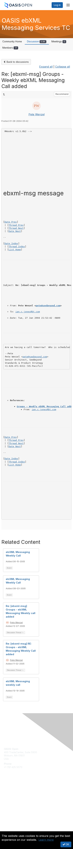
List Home (15, 249)
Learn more (46, 839)
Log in (57, 5)
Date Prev (11, 222)
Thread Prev (16, 225)
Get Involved (11, 789)
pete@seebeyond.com (48, 305)
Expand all (46, 66)
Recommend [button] (62, 94)
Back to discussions (17, 61)
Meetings (58, 41)
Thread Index (17, 246)
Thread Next (16, 228)
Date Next (15, 231)
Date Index (11, 243)
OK (67, 844)
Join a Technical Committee (19, 799)
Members (9, 47)
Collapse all (62, 66)
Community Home (12, 41)
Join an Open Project (16, 794)
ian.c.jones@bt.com (27, 311)
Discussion (36, 41)
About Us (9, 829)
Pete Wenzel (37, 114)
